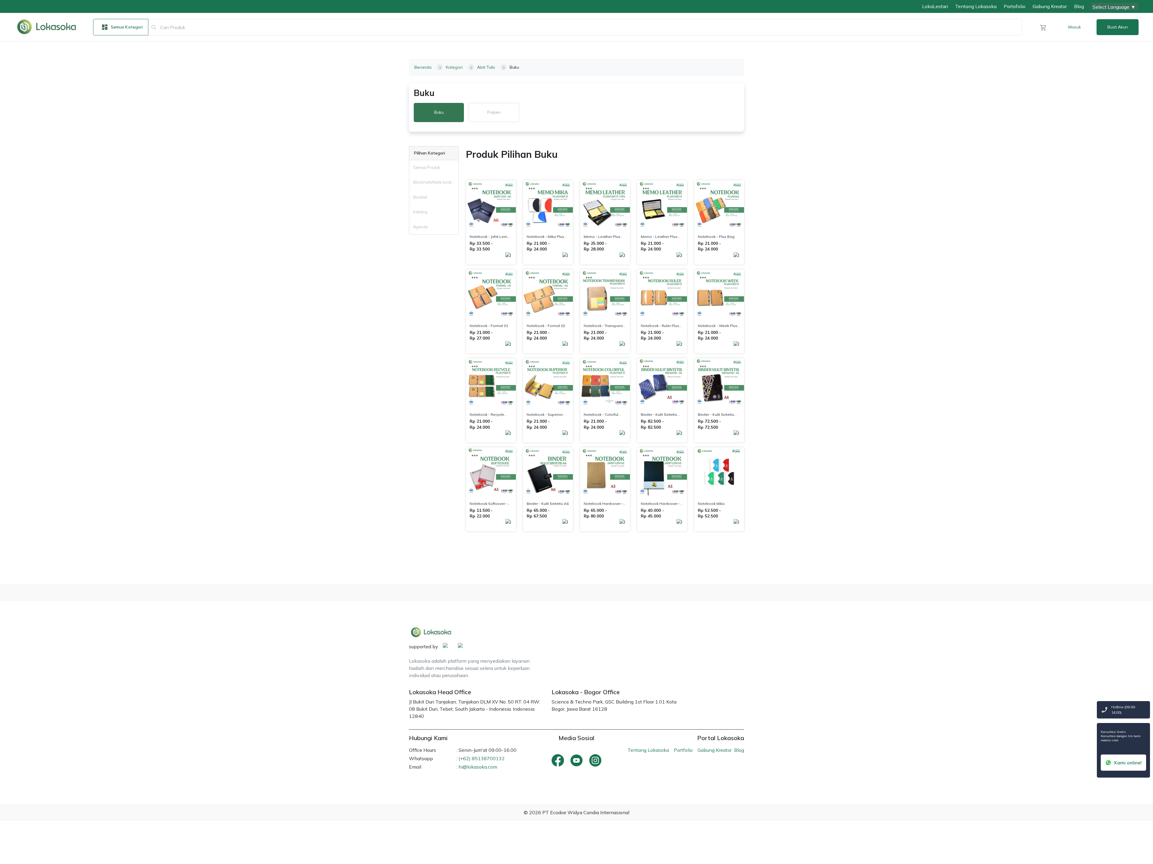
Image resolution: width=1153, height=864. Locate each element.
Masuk (1074, 27)
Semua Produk (426, 167)
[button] (1043, 27)
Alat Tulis (486, 67)
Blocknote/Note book (432, 182)
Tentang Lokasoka (976, 6)
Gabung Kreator (1050, 6)
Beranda (422, 67)
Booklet (420, 197)
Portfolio (683, 750)
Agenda (420, 226)
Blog (1079, 6)
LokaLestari (935, 6)
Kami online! (1128, 763)
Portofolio (1014, 6)
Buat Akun (1117, 27)
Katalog (420, 211)
